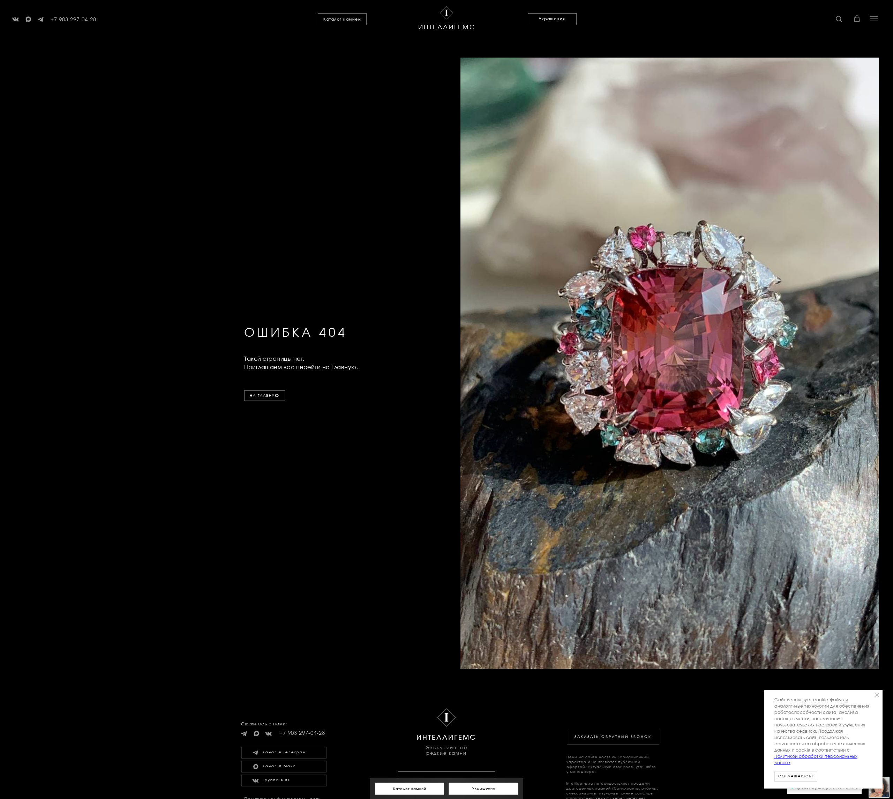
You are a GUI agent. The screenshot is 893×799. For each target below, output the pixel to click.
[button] (838, 18)
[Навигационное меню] (874, 18)
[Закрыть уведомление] (877, 695)
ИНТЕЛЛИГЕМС (447, 27)
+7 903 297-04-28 (73, 19)
